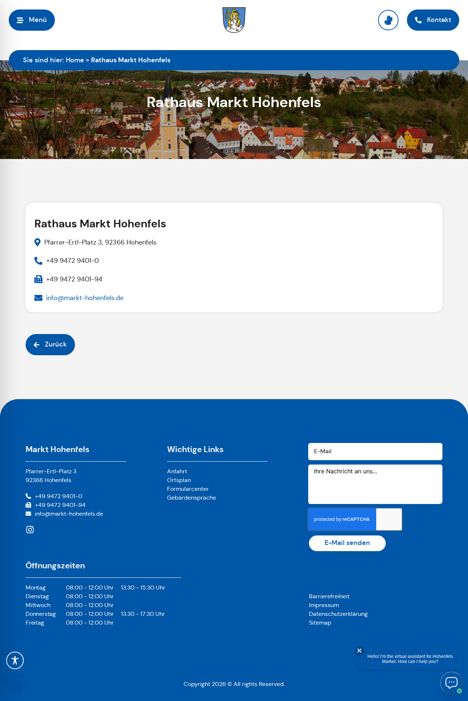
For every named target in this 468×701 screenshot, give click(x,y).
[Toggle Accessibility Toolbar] (14, 660)
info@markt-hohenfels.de (69, 513)
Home (75, 60)
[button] (16, 685)
